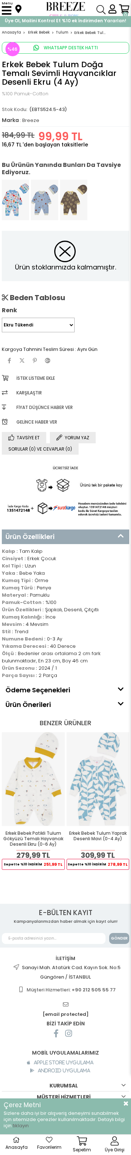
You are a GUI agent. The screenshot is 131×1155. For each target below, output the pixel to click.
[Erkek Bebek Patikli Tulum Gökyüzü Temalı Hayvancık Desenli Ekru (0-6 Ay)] (33, 779)
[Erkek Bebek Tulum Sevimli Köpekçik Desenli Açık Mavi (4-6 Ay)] (44, 200)
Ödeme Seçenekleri (37, 690)
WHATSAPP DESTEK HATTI (70, 48)
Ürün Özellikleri (30, 536)
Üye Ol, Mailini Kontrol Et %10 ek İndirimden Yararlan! (65, 21)
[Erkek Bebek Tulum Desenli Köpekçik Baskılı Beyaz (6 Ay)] (15, 200)
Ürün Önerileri (28, 704)
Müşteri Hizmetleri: (71, 989)
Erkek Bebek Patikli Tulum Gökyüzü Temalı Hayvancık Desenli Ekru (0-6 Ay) (33, 838)
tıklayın (21, 1125)
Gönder (119, 938)
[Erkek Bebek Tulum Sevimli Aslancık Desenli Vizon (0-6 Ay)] (73, 200)
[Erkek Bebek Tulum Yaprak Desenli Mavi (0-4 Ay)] (98, 779)
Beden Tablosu (36, 297)
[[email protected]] (65, 1004)
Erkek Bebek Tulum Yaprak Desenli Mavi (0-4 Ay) (98, 836)
